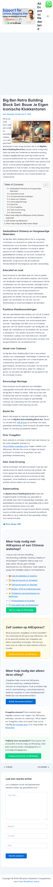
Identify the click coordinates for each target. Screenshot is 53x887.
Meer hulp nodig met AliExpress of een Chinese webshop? (25, 216)
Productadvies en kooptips (23, 601)
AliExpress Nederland (39, 16)
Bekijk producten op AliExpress (23, 654)
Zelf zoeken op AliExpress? (17, 221)
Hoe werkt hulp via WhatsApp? (24, 605)
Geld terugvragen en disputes (24, 585)
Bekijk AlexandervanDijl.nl (21, 701)
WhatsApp (10, 727)
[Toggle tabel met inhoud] (44, 185)
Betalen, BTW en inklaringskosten (26, 589)
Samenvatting (16, 212)
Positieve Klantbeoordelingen (22, 196)
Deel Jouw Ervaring (18, 210)
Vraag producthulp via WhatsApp (23, 756)
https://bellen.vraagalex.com (15, 446)
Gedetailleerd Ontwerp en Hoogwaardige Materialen (25, 190)
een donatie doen (20, 724)
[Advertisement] (26, 60)
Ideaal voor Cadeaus (18, 199)
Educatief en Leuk (17, 194)
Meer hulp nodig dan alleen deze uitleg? (22, 223)
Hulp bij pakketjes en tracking (24, 576)
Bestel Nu (14, 204)
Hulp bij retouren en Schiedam (24, 580)
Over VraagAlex (16, 207)
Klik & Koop (22, 422)
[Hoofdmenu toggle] (47, 16)
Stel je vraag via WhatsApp (21, 610)
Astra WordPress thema (29, 881)
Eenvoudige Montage (19, 202)
